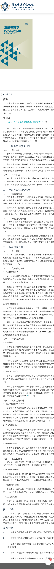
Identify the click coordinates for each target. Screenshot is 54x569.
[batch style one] (48, 562)
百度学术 (11, 547)
